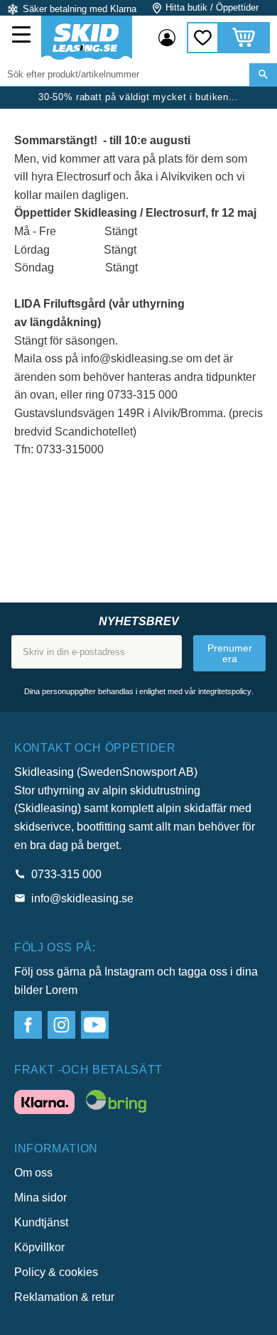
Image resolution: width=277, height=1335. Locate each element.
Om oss (33, 1173)
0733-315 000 (66, 874)
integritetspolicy (224, 691)
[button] (22, 36)
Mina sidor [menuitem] (166, 37)
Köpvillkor (39, 1247)
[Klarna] (44, 1105)
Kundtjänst (41, 1222)
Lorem (61, 990)
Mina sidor (40, 1197)
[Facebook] (28, 1025)
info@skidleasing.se (82, 898)
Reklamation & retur (64, 1297)
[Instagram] (61, 1025)
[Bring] (116, 1104)
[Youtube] (95, 1025)
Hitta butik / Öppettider (212, 7)
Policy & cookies (56, 1272)
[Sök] (263, 74)
